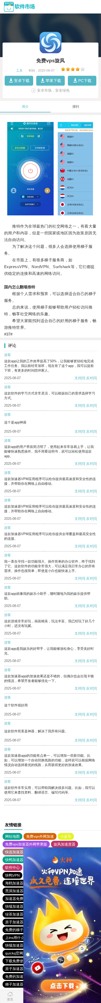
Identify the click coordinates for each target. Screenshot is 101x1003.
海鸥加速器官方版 (19, 883)
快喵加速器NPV (18, 906)
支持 (78, 378)
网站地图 (12, 836)
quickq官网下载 (17, 953)
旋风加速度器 (64, 844)
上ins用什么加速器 (20, 938)
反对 (89, 378)
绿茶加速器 (14, 914)
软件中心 (12, 867)
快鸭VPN (12, 875)
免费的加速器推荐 (19, 976)
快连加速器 (14, 852)
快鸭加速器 (14, 860)
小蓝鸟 (65, 836)
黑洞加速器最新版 (19, 891)
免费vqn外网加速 (40, 836)
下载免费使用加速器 (21, 961)
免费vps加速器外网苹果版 (26, 844)
